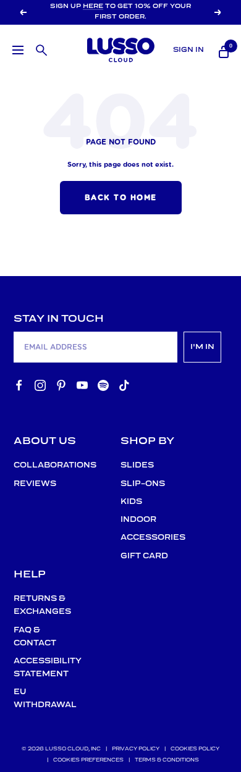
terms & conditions (167, 760)
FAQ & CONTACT (35, 637)
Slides (137, 465)
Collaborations (40, 465)
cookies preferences (88, 760)
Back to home (121, 197)
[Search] (40, 48)
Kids (131, 501)
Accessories (147, 537)
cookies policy (195, 749)
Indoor (138, 519)
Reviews (35, 483)
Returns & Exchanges (40, 605)
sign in (188, 50)
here (93, 6)
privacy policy (135, 749)
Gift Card (144, 556)
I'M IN (202, 346)
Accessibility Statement (40, 668)
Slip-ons (142, 483)
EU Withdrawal (40, 698)
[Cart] (222, 50)
